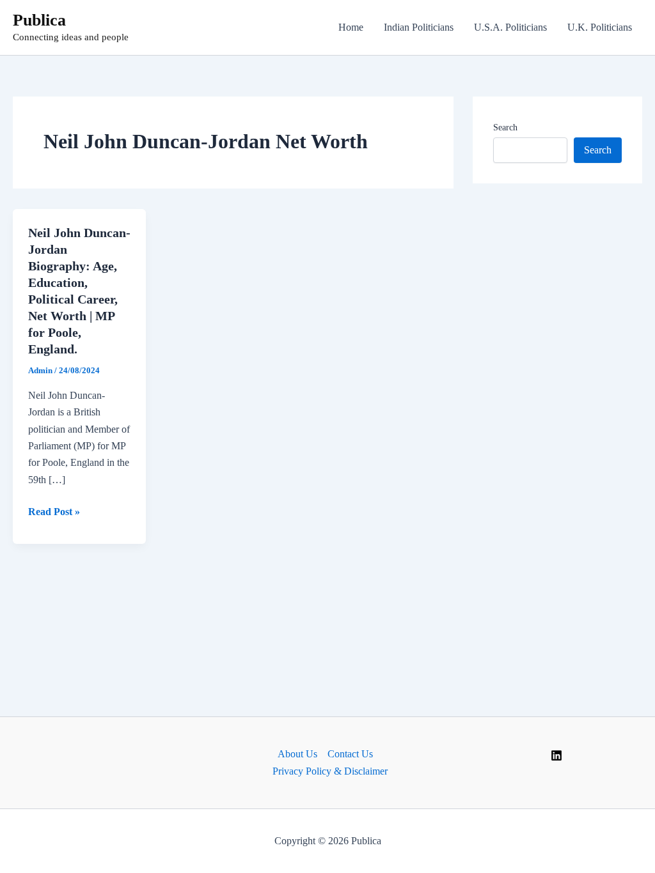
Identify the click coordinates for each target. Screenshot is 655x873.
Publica (39, 20)
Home (350, 27)
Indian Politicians (419, 27)
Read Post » (54, 513)
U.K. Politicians (599, 27)
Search (505, 127)
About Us (297, 753)
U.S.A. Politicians (510, 27)
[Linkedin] (556, 755)
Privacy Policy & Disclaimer (330, 771)
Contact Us (350, 753)
